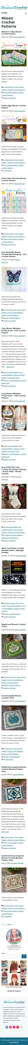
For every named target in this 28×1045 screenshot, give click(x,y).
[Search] (24, 956)
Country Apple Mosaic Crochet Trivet (11, 696)
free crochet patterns (10, 92)
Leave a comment (9, 98)
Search (3, 953)
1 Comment (7, 171)
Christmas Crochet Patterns (12, 535)
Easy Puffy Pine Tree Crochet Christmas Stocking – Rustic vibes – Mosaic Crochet (13, 470)
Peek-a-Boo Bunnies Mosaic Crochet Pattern (13, 179)
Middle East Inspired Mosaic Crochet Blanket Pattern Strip (13, 769)
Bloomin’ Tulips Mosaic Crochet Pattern (11, 32)
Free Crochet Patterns (15, 313)
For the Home (11, 310)
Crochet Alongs (8, 87)
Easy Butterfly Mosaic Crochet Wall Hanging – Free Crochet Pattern (14, 254)
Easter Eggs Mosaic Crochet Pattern (13, 106)
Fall (4, 310)
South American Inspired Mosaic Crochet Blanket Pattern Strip (12, 857)
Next (9, 924)
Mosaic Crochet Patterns (16, 90)
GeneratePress (14, 1042)
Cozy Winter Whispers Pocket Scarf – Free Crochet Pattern (13, 330)
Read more (10, 367)
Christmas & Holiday (10, 527)
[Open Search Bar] (26, 13)
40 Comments (8, 759)
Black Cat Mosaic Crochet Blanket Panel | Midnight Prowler (12, 550)
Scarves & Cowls (13, 378)
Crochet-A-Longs (9, 603)
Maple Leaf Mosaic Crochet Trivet (13, 625)
